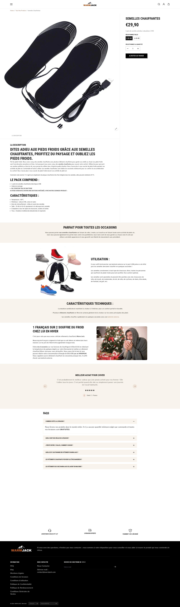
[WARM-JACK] (90, 4)
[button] (11, 4)
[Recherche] (159, 4)
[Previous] (45, 386)
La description (17, 135)
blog (12, 569)
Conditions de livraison (19, 577)
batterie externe (113, 317)
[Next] (135, 386)
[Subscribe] (115, 567)
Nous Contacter (43, 566)
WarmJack (24, 603)
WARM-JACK (18, 603)
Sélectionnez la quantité (134, 44)
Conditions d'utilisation (19, 580)
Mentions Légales (17, 573)
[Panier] (169, 4)
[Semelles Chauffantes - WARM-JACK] (116, 129)
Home (12, 10)
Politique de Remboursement (21, 588)
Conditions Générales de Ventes (20, 592)
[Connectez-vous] (164, 4)
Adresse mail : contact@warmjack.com (46, 570)
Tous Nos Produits (21, 10)
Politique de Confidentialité (21, 584)
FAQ (12, 566)
